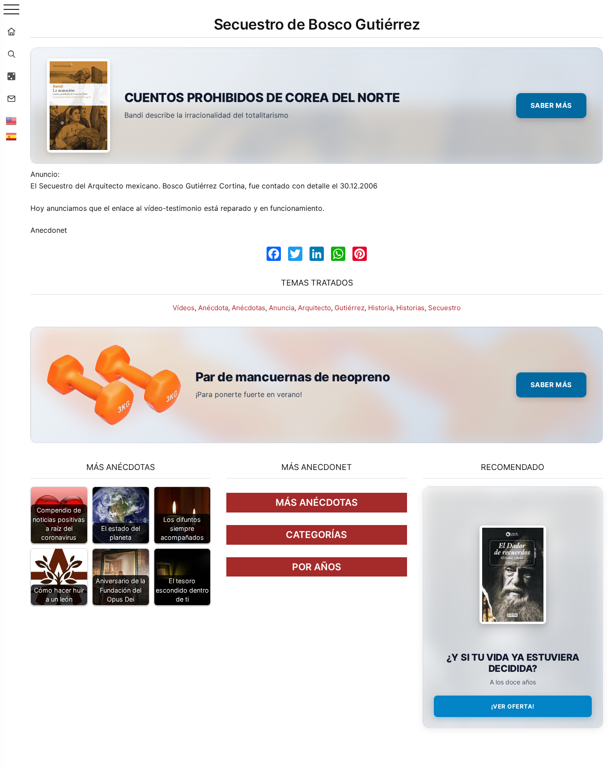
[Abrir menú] (11, 10)
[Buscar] (11, 53)
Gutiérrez (350, 307)
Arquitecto (314, 307)
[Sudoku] (11, 76)
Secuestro (444, 307)
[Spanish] (11, 136)
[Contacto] (11, 98)
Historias (410, 307)
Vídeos (184, 307)
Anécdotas (248, 307)
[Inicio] (11, 31)
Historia (380, 307)
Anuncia (281, 307)
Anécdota (213, 307)
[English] (11, 121)
